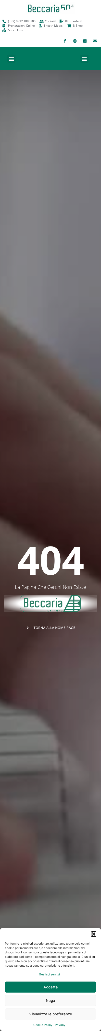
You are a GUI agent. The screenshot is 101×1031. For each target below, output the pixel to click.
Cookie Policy (42, 1025)
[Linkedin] (84, 41)
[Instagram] (74, 41)
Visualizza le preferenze (50, 1014)
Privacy (60, 1025)
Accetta (50, 987)
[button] (93, 934)
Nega (50, 1000)
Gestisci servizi (49, 974)
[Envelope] (95, 41)
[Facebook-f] (64, 41)
